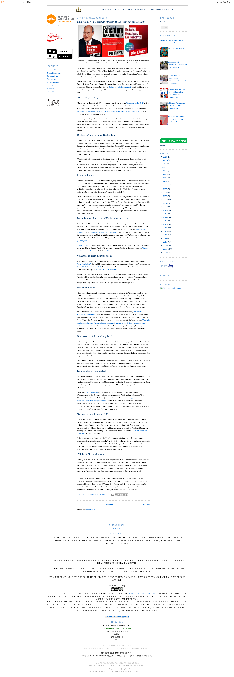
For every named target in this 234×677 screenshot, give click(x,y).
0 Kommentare (103, 494)
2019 (165, 210)
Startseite (109, 504)
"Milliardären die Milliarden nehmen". (104, 232)
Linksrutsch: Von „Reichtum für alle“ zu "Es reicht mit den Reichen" (111, 21)
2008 (165, 249)
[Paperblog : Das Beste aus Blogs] (167, 267)
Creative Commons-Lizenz (142, 593)
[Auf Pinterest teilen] (126, 494)
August (165, 160)
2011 (165, 238)
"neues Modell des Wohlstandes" (89, 267)
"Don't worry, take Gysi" (135, 103)
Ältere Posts (146, 504)
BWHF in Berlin (92, 392)
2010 (165, 242)
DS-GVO (117, 529)
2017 (165, 217)
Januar (165, 184)
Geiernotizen (51, 79)
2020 (165, 206)
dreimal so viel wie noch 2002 (120, 87)
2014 (165, 228)
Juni (164, 167)
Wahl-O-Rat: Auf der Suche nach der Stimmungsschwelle (172, 41)
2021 (165, 203)
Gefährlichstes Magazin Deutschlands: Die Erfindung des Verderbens (176, 93)
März (164, 177)
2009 (165, 245)
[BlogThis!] (118, 494)
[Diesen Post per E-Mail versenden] (116, 494)
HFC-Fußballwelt (53, 82)
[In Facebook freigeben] (124, 494)
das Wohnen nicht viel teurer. (114, 251)
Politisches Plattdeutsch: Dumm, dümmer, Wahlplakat (176, 105)
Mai (164, 170)
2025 (165, 189)
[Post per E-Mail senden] (112, 494)
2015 (165, 224)
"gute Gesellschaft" (84, 264)
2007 (165, 252)
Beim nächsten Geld (54, 73)
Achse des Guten (53, 70)
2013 (165, 231)
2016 (165, 220)
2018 (165, 213)
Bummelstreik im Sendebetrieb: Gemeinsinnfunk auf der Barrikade (177, 79)
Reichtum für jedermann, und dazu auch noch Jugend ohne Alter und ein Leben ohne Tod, (110, 111)
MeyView (50, 88)
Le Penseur (51, 85)
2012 (165, 235)
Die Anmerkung (52, 76)
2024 (165, 192)
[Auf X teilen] (121, 494)
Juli (164, 163)
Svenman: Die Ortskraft (175, 48)
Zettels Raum (51, 91)
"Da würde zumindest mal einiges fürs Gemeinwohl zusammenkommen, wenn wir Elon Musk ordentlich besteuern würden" (113, 323)
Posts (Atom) (90, 509)
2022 (165, 199)
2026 (165, 157)
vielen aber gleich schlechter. (106, 269)
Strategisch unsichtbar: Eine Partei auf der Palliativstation (175, 119)
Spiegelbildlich (82, 245)
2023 (165, 196)
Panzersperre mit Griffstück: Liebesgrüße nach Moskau (177, 64)
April (164, 174)
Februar (165, 181)
